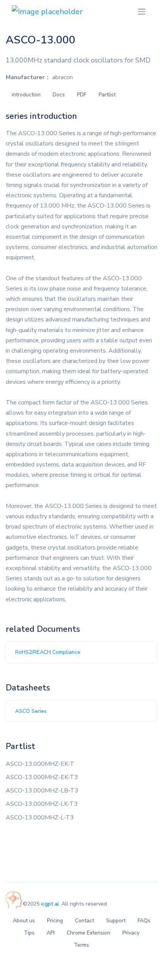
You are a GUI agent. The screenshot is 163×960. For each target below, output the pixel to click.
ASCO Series (31, 711)
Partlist (107, 94)
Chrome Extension (88, 932)
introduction (26, 94)
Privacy (130, 932)
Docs (59, 94)
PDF (81, 94)
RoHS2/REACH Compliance (47, 652)
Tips (29, 932)
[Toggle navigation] (141, 11)
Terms (81, 945)
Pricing (55, 920)
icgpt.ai (50, 903)
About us (24, 920)
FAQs (144, 920)
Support (115, 920)
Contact (84, 920)
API (51, 932)
